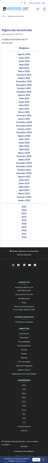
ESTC (24, 402)
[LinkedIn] (24, 265)
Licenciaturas (24, 333)
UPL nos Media (24, 362)
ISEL (24, 414)
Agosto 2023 (24, 176)
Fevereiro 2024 (24, 156)
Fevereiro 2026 (24, 74)
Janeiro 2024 (24, 159)
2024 (24, 210)
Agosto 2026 (24, 54)
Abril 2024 (24, 149)
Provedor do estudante (24, 322)
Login (43, 3)
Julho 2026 (24, 57)
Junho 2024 (24, 142)
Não (43, 459)
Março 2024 (24, 153)
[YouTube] (29, 265)
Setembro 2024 (24, 132)
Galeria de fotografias (24, 366)
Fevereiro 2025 (24, 115)
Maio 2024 (24, 146)
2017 (24, 234)
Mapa (24, 302)
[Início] (16, 9)
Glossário (23, 446)
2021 (24, 220)
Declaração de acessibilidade (23, 451)
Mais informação (20, 461)
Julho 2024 (24, 139)
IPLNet (24, 354)
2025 (24, 206)
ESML (24, 397)
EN (25, 3)
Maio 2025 (24, 105)
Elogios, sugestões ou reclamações (25, 251)
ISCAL (24, 410)
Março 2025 (24, 112)
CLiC (24, 422)
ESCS (24, 385)
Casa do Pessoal (24, 426)
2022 (24, 217)
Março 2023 (24, 193)
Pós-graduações (24, 341)
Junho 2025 (24, 102)
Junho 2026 (24, 61)
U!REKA (24, 430)
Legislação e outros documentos (24, 374)
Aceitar (36, 459)
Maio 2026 (24, 64)
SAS (24, 418)
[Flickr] (35, 265)
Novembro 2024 (24, 125)
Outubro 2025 (24, 88)
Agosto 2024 (24, 136)
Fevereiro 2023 (24, 197)
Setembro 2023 (24, 173)
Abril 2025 (24, 108)
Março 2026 (24, 71)
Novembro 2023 (24, 166)
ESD (24, 389)
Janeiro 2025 (24, 119)
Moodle (24, 349)
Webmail (24, 358)
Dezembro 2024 (24, 122)
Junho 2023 (24, 183)
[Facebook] (18, 265)
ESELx (24, 393)
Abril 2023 (24, 190)
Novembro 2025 (24, 85)
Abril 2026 (24, 68)
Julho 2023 (24, 180)
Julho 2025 (24, 98)
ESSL (24, 406)
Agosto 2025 (24, 95)
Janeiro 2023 (24, 200)
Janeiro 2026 (24, 78)
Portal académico (24, 345)
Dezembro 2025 (24, 81)
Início (4, 16)
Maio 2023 (24, 186)
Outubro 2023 (24, 169)
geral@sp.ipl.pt (24, 298)
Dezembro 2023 (24, 163)
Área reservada (34, 3)
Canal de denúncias (24, 255)
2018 (24, 230)
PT (22, 3)
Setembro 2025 (24, 91)
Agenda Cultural (24, 370)
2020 (24, 223)
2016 (24, 237)
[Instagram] (13, 265)
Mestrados (24, 337)
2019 (24, 227)
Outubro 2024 (24, 129)
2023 (24, 213)
